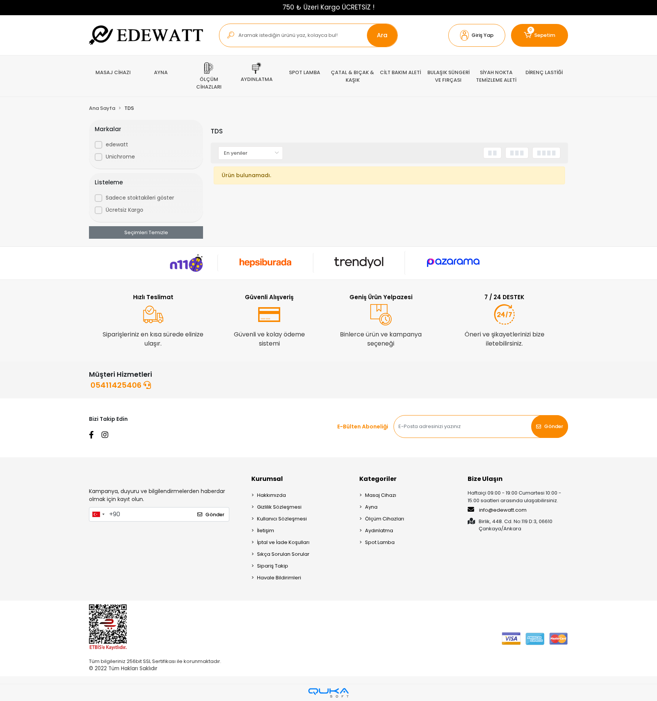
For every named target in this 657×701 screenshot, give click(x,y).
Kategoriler (378, 478)
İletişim (265, 530)
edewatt (117, 144)
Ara (382, 35)
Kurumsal (267, 478)
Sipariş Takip (272, 565)
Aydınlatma (379, 530)
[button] (476, 35)
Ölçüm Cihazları (384, 518)
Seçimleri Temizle (146, 232)
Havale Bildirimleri (279, 577)
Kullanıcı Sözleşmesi (282, 518)
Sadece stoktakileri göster (140, 197)
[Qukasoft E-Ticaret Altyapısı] (328, 693)
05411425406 (116, 385)
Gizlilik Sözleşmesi (279, 507)
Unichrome (120, 156)
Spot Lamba (380, 542)
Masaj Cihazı (380, 495)
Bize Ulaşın (485, 478)
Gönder (553, 426)
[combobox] (98, 514)
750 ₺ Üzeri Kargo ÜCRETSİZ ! (328, 7)
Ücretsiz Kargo (124, 210)
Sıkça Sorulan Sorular (283, 554)
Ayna (371, 507)
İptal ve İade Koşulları (283, 542)
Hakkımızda (271, 495)
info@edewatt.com (503, 510)
